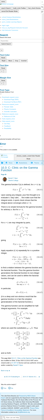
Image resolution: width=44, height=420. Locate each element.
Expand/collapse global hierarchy (3, 163)
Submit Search (6, 44)
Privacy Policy (34, 408)
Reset (3, 57)
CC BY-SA (15, 363)
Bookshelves (23, 163)
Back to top (4, 370)
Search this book (5, 37)
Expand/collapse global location (42, 162)
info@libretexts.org (23, 412)
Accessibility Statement (21, 410)
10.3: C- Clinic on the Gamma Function (24, 358)
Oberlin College (13, 180)
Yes (5, 388)
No (12, 388)
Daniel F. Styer (13, 178)
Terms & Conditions (7, 410)
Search (4, 417)
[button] (7, 126)
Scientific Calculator (10, 111)
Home (10, 163)
